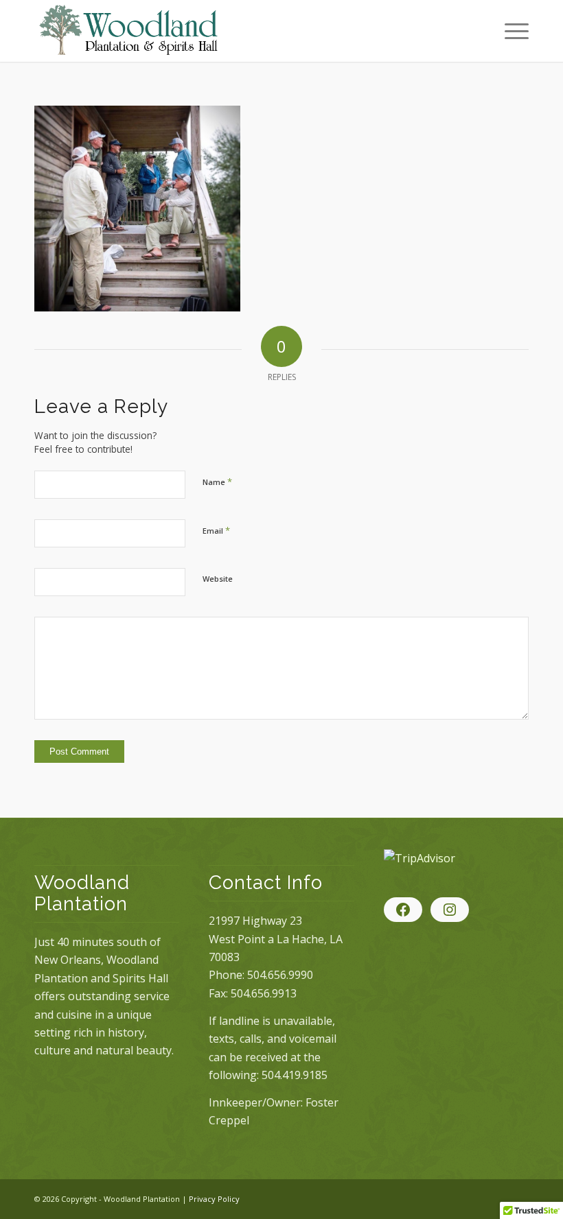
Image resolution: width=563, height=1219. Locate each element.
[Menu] (510, 31)
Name (217, 481)
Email (216, 530)
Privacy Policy (214, 1199)
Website (218, 578)
